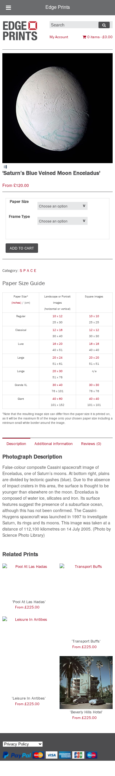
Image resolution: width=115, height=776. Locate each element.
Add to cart (22, 248)
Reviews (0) (91, 443)
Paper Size (19, 201)
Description (16, 443)
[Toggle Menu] (8, 7)
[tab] (16, 443)
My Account (59, 36)
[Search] (104, 25)
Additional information (53, 443)
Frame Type (19, 216)
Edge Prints (57, 7)
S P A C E (28, 270)
